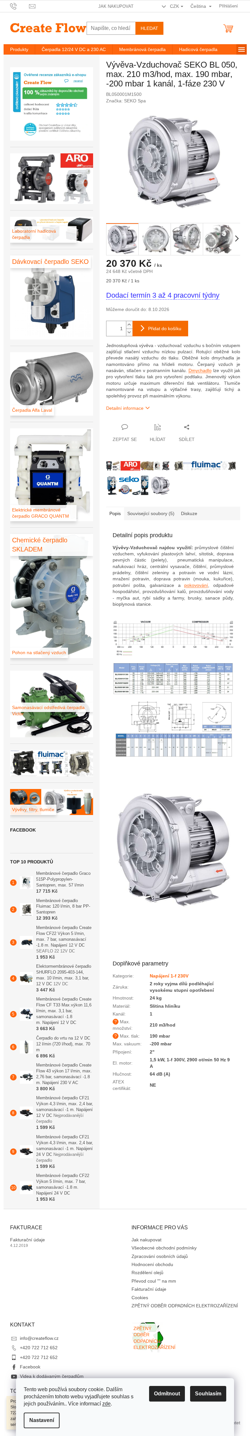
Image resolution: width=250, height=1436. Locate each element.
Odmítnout (167, 1393)
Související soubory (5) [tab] (150, 513)
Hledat (149, 28)
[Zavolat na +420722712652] (19, 5)
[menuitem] (19, 49)
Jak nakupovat (115, 6)
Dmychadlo (200, 370)
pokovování (196, 585)
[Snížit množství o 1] (129, 332)
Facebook (30, 1366)
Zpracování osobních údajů (160, 1256)
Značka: (126, 100)
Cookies (140, 1297)
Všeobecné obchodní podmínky (164, 1247)
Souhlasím (208, 1393)
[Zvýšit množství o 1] (129, 325)
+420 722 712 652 (39, 1347)
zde (106, 1403)
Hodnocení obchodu (152, 1264)
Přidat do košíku (164, 328)
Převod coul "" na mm (154, 1281)
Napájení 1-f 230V (169, 975)
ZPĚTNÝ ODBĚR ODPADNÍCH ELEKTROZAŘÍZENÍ (185, 1305)
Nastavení (41, 1420)
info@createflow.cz (39, 1338)
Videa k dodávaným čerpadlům (52, 1376)
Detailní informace (125, 408)
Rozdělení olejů (147, 1272)
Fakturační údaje (27, 1239)
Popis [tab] (115, 513)
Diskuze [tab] (189, 513)
